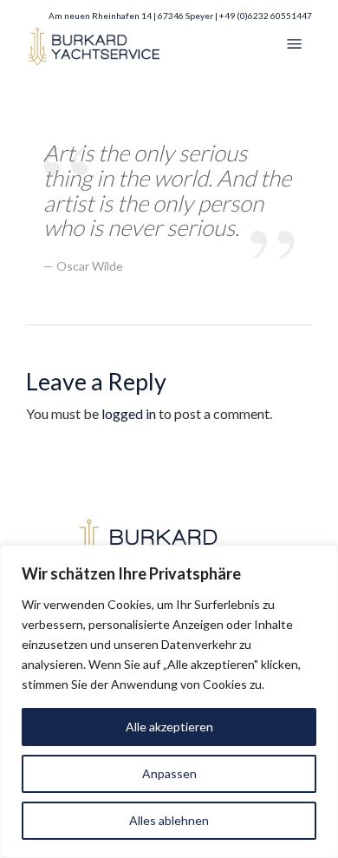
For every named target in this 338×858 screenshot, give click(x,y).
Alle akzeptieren (169, 726)
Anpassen (169, 773)
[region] (169, 701)
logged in (128, 413)
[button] (294, 44)
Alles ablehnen (169, 820)
